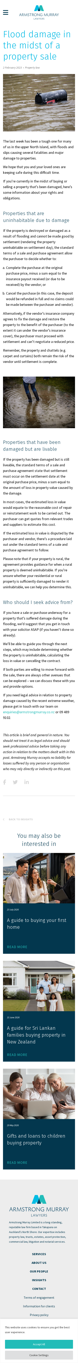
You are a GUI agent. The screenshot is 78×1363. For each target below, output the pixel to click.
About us (39, 1263)
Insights (39, 1280)
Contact (39, 1289)
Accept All (39, 1344)
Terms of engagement (39, 1297)
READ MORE (17, 946)
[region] (39, 1341)
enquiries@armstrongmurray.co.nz (29, 712)
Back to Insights (20, 819)
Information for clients (39, 1306)
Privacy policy (39, 1315)
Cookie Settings (39, 1355)
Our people (39, 1271)
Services (39, 1254)
